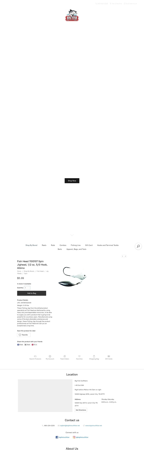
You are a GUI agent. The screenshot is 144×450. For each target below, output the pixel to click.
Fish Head (40, 271)
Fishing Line (76, 245)
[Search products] (138, 246)
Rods (53, 245)
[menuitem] (122, 256)
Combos (63, 245)
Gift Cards (108, 359)
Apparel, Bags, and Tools (76, 249)
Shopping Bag (94, 359)
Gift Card (88, 245)
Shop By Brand (31, 245)
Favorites (79, 359)
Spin (25, 273)
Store (19, 271)
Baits (60, 249)
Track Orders (64, 359)
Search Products (35, 359)
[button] (24, 335)
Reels (44, 245)
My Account (50, 359)
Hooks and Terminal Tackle (108, 245)
